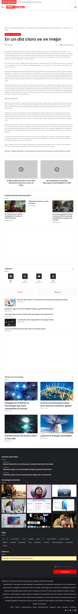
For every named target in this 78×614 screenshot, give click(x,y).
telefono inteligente (57, 542)
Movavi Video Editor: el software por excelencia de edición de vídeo (42, 300)
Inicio (8, 28)
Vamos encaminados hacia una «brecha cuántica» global (56, 404)
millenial (5, 542)
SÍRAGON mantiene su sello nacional (39, 202)
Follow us (5, 552)
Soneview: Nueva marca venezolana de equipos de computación (29, 314)
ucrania (5, 546)
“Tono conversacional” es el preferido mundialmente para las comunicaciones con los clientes (47, 2)
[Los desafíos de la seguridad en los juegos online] (10, 322)
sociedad (46, 542)
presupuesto (22, 542)
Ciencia (17, 607)
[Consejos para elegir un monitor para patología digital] (14, 506)
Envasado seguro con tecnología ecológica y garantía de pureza (29, 309)
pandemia (13, 542)
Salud (59, 607)
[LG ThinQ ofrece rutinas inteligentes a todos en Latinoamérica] (15, 206)
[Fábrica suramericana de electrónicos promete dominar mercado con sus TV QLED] (14, 521)
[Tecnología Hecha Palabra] (15, 7)
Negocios (53, 607)
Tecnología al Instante (17, 28)
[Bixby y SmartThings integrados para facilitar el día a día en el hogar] (39, 506)
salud (29, 542)
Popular (20, 292)
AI (7, 539)
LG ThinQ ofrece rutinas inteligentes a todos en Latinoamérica (13, 216)
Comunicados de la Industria (34, 28)
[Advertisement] (39, 16)
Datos (35, 607)
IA (43, 539)
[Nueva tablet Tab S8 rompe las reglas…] (64, 521)
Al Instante (72, 607)
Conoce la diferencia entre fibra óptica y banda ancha (25, 329)
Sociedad (65, 607)
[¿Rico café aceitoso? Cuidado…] (14, 491)
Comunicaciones (26, 607)
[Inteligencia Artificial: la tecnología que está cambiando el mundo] (21, 391)
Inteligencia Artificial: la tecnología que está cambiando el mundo (17, 405)
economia (31, 539)
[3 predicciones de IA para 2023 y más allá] (21, 424)
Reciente (57, 292)
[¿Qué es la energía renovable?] (56, 424)
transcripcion (69, 542)
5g (3, 539)
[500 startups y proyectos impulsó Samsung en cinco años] (39, 521)
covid (23, 539)
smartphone (37, 542)
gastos (38, 539)
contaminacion (15, 539)
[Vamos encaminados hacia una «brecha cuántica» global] (56, 391)
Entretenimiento (43, 607)
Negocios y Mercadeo (51, 28)
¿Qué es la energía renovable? (56, 435)
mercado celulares (64, 539)
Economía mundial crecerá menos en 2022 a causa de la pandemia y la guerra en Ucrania (63, 217)
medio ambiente (51, 539)
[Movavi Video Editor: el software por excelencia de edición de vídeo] (10, 302)
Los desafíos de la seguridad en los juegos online (35, 320)
